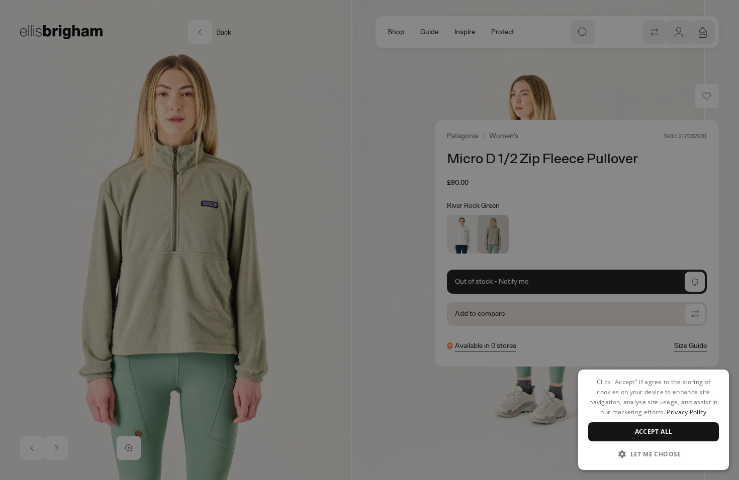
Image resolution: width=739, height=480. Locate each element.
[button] (653, 454)
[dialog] (653, 420)
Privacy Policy (686, 412)
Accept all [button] (654, 431)
